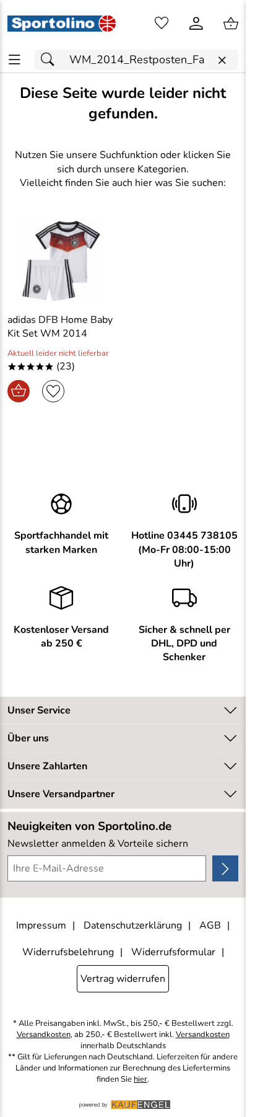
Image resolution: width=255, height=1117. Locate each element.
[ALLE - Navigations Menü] (14, 60)
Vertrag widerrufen (122, 979)
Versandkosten (44, 1035)
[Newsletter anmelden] (225, 868)
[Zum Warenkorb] (230, 23)
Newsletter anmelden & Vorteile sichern (97, 843)
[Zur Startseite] (61, 23)
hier (140, 1079)
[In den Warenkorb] (18, 391)
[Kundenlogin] (196, 23)
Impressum (41, 925)
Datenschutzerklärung (133, 925)
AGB (210, 925)
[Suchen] (51, 60)
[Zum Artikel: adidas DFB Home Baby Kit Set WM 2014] (61, 260)
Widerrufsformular (173, 952)
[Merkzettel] (161, 23)
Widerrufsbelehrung (68, 952)
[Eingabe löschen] (221, 60)
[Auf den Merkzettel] (53, 391)
